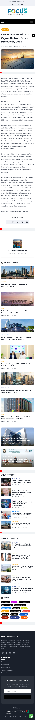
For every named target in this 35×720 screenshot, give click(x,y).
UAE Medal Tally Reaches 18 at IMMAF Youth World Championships (22, 503)
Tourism (24, 617)
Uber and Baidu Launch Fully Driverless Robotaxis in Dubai (21, 524)
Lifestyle (26, 611)
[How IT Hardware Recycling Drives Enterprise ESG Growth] (6, 482)
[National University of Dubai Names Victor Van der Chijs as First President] (6, 492)
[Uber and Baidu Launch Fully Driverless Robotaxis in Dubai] (17, 272)
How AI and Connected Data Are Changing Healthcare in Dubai (22, 589)
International (15, 611)
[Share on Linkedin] (27, 222)
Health (14, 553)
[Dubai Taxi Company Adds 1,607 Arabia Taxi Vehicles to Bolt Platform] (17, 352)
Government (5, 334)
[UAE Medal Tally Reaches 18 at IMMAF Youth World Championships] (6, 503)
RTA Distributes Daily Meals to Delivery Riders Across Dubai (22, 514)
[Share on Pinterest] (22, 222)
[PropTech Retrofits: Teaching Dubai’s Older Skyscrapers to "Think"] (17, 378)
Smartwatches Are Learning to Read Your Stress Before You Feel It (22, 579)
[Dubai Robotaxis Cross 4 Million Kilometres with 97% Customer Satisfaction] (17, 325)
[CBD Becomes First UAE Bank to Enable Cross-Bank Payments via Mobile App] (17, 405)
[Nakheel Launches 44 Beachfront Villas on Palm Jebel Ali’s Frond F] (17, 299)
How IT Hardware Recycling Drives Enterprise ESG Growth (21, 481)
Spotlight (23, 614)
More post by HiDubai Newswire (17, 253)
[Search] (31, 22)
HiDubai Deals (5, 667)
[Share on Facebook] (8, 222)
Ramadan (5, 614)
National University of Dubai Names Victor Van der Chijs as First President (22, 492)
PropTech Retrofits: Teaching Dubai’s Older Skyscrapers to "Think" (21, 545)
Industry (5, 29)
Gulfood (16, 608)
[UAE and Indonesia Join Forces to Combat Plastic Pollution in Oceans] (17, 458)
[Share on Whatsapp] (17, 222)
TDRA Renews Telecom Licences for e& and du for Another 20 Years (22, 568)
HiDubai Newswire (7, 46)
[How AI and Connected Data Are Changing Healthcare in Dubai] (6, 590)
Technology (5, 387)
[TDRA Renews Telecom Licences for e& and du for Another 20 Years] (6, 568)
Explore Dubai (24, 602)
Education (15, 489)
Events (14, 500)
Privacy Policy (5, 673)
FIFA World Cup (20, 605)
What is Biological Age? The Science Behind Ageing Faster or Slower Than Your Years (22, 556)
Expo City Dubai (7, 605)
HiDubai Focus (14, 716)
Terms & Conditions (7, 670)
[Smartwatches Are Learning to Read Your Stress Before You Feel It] (6, 579)
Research (14, 614)
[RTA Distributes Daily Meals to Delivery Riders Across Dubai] (6, 515)
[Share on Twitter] (12, 222)
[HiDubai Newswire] (17, 247)
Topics (3, 662)
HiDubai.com (5, 664)
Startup (5, 617)
